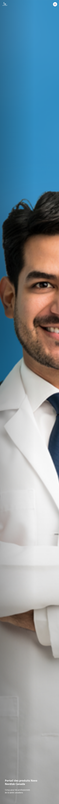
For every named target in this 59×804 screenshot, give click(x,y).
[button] (55, 4)
